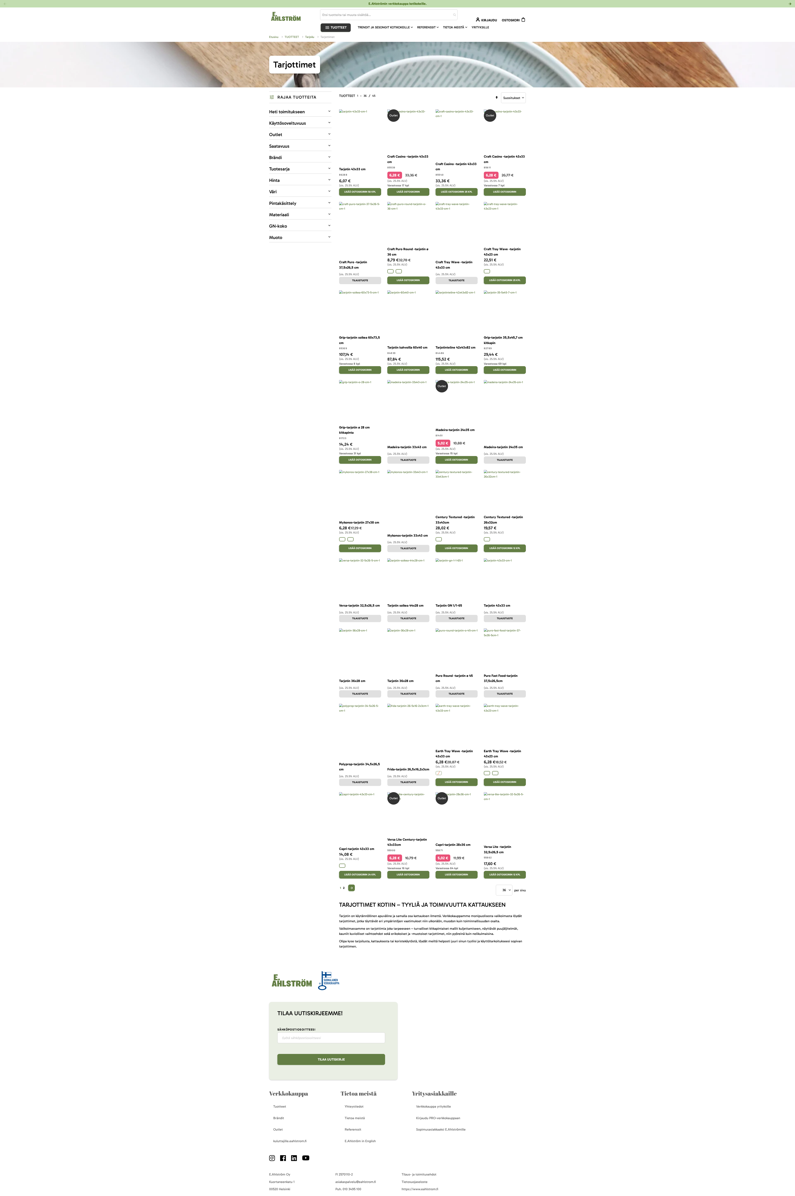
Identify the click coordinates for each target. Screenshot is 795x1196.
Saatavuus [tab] (279, 146)
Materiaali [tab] (279, 214)
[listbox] (408, 271)
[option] (390, 271)
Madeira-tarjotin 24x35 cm (455, 430)
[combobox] (389, 14)
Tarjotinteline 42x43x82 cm (455, 347)
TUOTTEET (292, 37)
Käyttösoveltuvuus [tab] (287, 123)
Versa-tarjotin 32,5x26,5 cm (359, 605)
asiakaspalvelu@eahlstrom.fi (355, 1182)
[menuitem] (386, 27)
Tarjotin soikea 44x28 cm (405, 605)
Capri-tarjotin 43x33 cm (356, 849)
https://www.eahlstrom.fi (420, 1189)
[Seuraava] (351, 888)
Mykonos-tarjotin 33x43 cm (407, 535)
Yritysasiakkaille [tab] (434, 1093)
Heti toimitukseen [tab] (287, 112)
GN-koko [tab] (278, 226)
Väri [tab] (273, 191)
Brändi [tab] (275, 157)
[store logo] (291, 987)
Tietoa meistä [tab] (359, 1093)
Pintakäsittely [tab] (282, 203)
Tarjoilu (310, 37)
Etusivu (274, 37)
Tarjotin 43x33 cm (352, 169)
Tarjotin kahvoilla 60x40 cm (407, 347)
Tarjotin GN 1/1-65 (449, 605)
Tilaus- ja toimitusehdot (419, 1174)
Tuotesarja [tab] (279, 169)
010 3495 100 (352, 1189)
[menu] (425, 27)
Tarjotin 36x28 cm (352, 681)
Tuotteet (338, 27)
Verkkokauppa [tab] (288, 1093)
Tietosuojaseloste (415, 1182)
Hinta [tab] (274, 180)
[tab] (300, 97)
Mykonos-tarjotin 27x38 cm (359, 522)
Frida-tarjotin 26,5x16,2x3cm (408, 769)
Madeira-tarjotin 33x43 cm (406, 447)
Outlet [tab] (275, 134)
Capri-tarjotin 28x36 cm (453, 845)
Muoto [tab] (275, 237)
